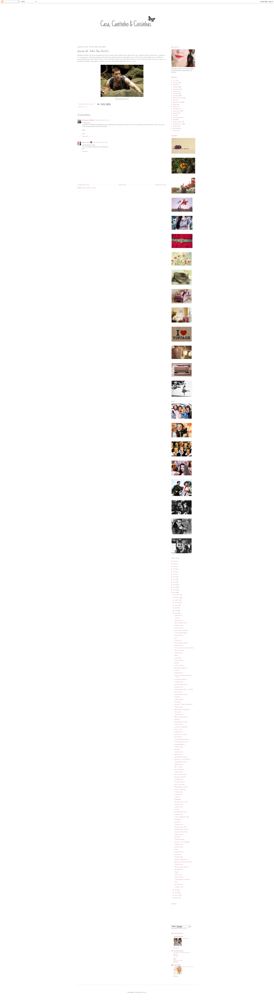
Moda (174, 119)
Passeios (175, 126)
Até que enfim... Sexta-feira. (181, 630)
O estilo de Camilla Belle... (181, 727)
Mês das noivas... (178, 884)
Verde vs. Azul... (178, 874)
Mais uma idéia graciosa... (181, 717)
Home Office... (178, 712)
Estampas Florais (179, 852)
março (176, 892)
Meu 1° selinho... (178, 767)
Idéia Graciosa (177, 111)
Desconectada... (178, 737)
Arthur (174, 85)
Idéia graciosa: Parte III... (181, 668)
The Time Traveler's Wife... (181, 802)
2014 (174, 582)
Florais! (176, 849)
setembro (177, 602)
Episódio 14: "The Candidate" (182, 842)
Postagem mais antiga (160, 185)
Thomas (175, 130)
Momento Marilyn (177, 122)
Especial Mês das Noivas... (181, 623)
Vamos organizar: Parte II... (181, 867)
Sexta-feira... (177, 697)
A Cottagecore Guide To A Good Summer (181, 953)
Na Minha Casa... (177, 124)
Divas (174, 100)
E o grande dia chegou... (180, 679)
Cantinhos (175, 87)
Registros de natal (177, 960)
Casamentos (176, 89)
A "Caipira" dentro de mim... (181, 739)
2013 (174, 584)
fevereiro (177, 895)
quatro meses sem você (188, 966)
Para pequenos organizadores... (182, 709)
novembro (177, 597)
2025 (174, 561)
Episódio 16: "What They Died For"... (184, 704)
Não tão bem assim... (179, 650)
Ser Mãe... (177, 809)
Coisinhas (175, 93)
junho (176, 610)
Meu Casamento (177, 117)
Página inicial (122, 185)
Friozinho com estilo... (180, 782)
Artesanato (175, 82)
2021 (174, 566)
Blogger (144, 992)
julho (176, 608)
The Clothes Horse (178, 951)
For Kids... (177, 670)
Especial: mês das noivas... (181, 859)
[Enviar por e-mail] (102, 104)
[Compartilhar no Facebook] (108, 104)
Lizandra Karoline (178, 937)
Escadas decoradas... (179, 839)
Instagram (175, 113)
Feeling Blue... (178, 819)
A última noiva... (178, 615)
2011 (174, 590)
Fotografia (175, 108)
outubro (177, 600)
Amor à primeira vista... (180, 774)
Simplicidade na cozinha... (181, 762)
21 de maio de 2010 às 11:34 (100, 142)
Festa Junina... (178, 702)
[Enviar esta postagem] (98, 104)
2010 (174, 592)
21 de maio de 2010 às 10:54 (102, 120)
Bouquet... (177, 872)
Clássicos (175, 91)
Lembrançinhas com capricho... (182, 879)
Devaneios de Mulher (88, 120)
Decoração (176, 95)
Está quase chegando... (180, 777)
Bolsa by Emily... (178, 692)
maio (176, 613)
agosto (176, 605)
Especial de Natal (177, 102)
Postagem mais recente (83, 185)
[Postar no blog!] (104, 104)
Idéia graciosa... (178, 754)
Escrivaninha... (178, 658)
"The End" (177, 618)
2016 (174, 577)
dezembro (177, 595)
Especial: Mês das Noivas (181, 832)
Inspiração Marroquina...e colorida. (183, 689)
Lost (85, 106)
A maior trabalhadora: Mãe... (182, 817)
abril (176, 890)
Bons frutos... (177, 837)
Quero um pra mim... (179, 784)
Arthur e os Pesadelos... (180, 789)
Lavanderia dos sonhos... (180, 827)
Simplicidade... (178, 799)
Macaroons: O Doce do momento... (183, 862)
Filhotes (175, 104)
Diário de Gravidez (178, 98)
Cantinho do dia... (179, 620)
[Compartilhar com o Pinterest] (110, 104)
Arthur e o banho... (179, 665)
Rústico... (176, 655)
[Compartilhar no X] (106, 104)
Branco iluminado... (179, 769)
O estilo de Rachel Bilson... (181, 633)
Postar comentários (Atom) (89, 188)
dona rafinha (177, 965)
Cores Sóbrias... (178, 794)
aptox (174, 959)
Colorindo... (177, 797)
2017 (174, 574)
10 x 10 (175, 80)
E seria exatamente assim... (181, 742)
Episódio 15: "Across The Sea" (182, 759)
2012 (174, 587)
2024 (174, 564)
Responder (85, 136)
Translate (184, 928)
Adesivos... (177, 663)
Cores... (176, 638)
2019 (174, 571)
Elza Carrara (86, 142)
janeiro (177, 898)
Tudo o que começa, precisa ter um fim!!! (183, 676)
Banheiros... (177, 719)
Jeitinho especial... (179, 772)
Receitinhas (176, 128)
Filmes (174, 106)
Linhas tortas (185, 938)
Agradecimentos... (179, 869)
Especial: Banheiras (179, 744)
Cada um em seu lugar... (180, 734)
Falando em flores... (179, 847)
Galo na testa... (178, 854)
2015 (174, 579)
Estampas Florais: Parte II (181, 829)
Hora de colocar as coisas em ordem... (184, 648)
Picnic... (176, 882)
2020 (174, 569)
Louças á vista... (178, 729)
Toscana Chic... (178, 640)
